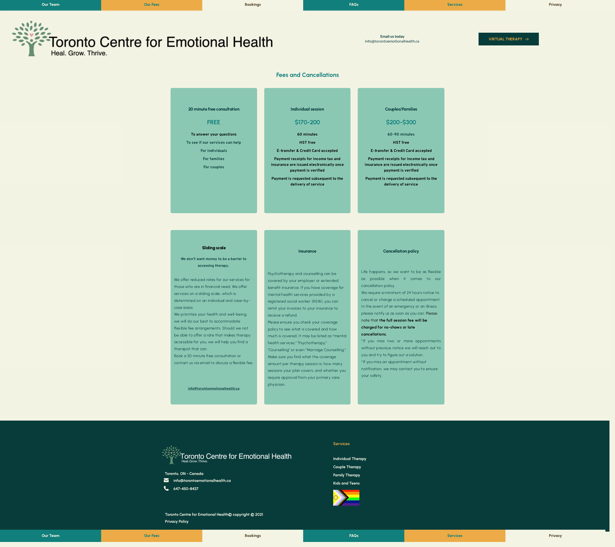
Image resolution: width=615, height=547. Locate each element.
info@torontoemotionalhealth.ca (392, 41)
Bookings (253, 4)
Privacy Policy (177, 521)
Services (454, 4)
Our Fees (151, 4)
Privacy (555, 4)
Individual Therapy (349, 458)
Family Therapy (346, 475)
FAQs (353, 4)
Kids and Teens (346, 483)
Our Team (50, 4)
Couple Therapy (347, 467)
